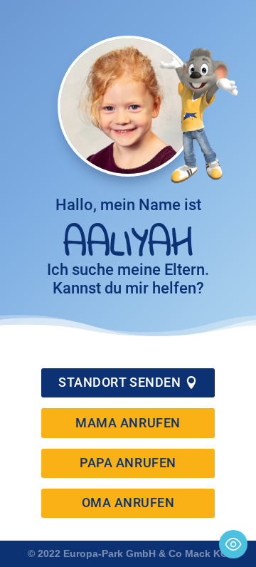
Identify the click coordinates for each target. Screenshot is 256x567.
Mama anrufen (127, 422)
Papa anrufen (128, 462)
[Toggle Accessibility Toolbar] (233, 544)
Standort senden (119, 382)
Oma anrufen (128, 502)
